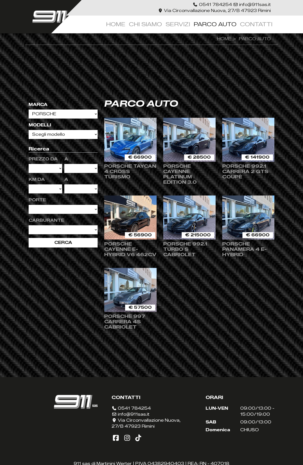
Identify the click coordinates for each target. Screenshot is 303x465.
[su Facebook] (117, 438)
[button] (213, 4)
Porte (37, 200)
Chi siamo (145, 24)
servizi (177, 24)
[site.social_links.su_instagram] (128, 438)
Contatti (256, 24)
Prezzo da (43, 159)
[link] (214, 10)
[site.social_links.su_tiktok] (138, 438)
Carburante (46, 220)
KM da (37, 179)
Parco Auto (215, 24)
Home (115, 24)
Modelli (40, 125)
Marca (38, 104)
